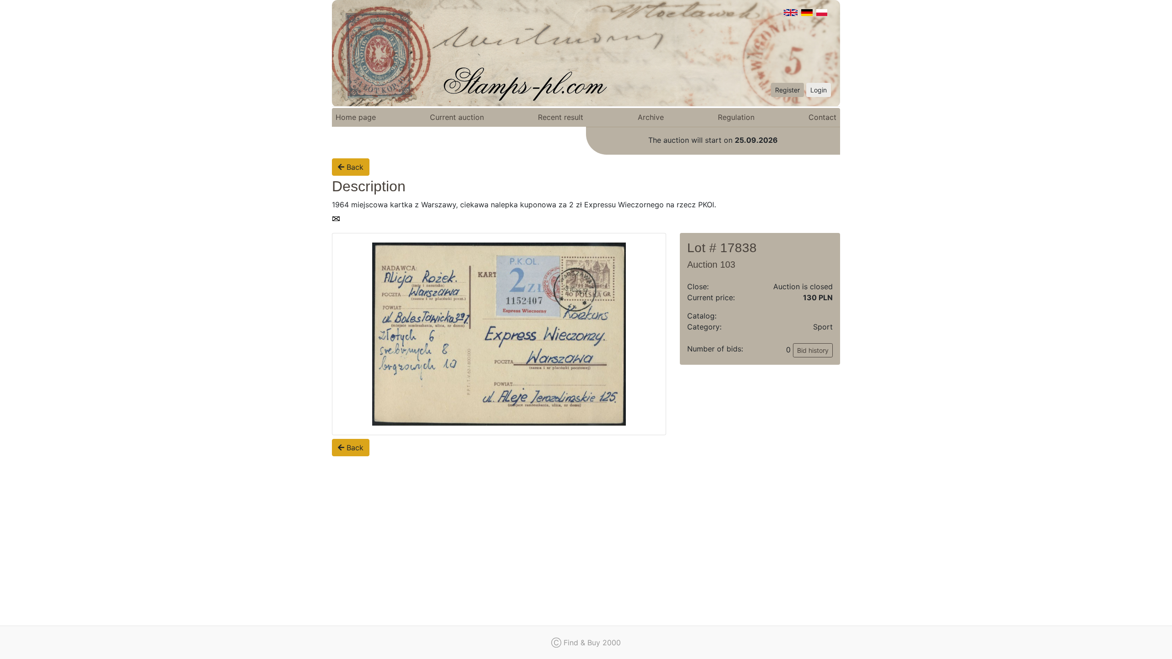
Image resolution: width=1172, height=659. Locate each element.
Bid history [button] (813, 350)
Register (787, 90)
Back (354, 167)
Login (818, 90)
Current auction (457, 117)
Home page (356, 117)
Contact (822, 117)
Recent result (560, 117)
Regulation (736, 117)
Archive (651, 117)
